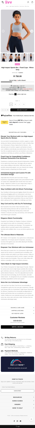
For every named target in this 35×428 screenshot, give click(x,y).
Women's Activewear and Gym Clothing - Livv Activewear (8, 2)
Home (7, 6)
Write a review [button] (17, 327)
